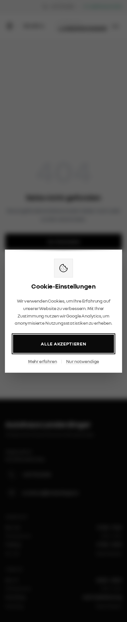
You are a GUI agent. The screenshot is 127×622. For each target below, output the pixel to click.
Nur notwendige (82, 361)
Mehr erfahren (42, 361)
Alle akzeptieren (63, 343)
